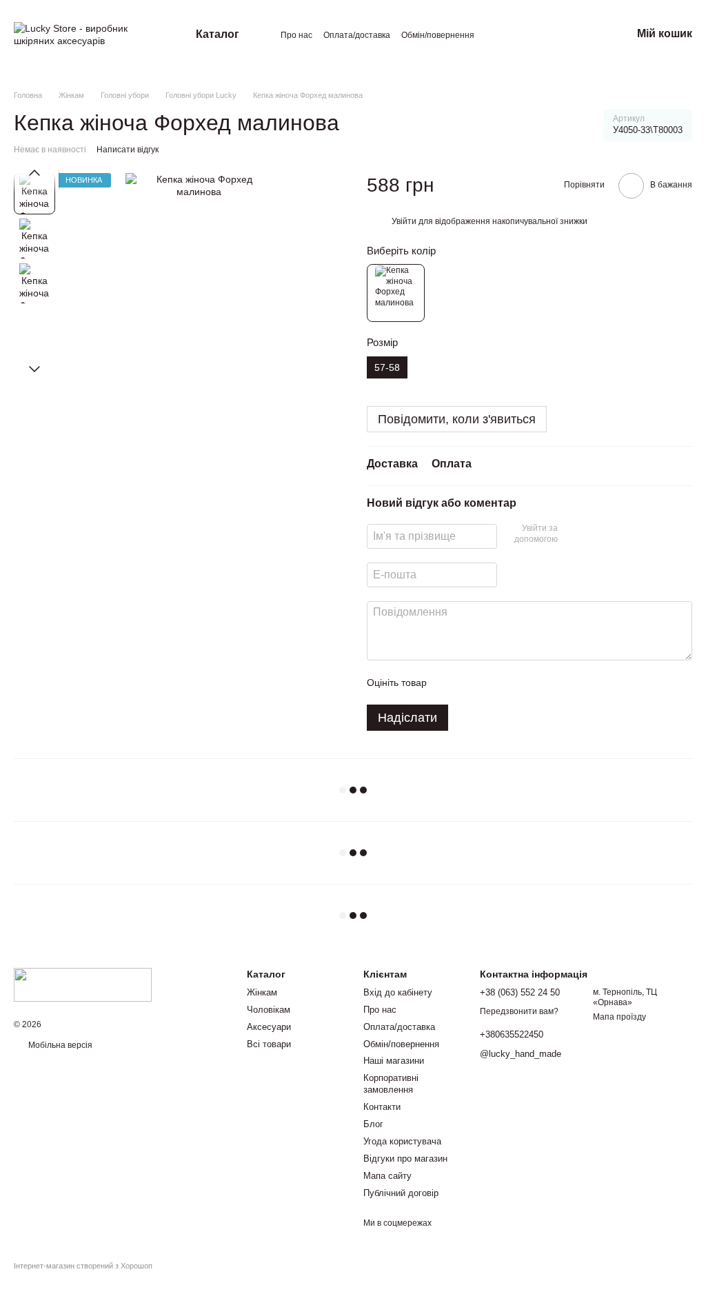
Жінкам (262, 992)
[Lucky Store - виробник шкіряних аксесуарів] (83, 984)
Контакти (382, 1107)
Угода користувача (402, 1141)
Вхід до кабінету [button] (397, 992)
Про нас (296, 35)
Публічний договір (400, 1193)
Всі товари (269, 1044)
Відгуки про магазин (405, 1158)
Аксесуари (269, 1027)
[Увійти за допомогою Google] (595, 534)
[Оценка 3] (494, 682)
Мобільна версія (59, 1045)
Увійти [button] (404, 221)
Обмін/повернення (437, 35)
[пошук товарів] (568, 34)
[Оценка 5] (538, 682)
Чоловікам (268, 1009)
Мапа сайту (387, 1176)
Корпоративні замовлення (390, 1084)
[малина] (396, 293)
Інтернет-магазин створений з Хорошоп (83, 1266)
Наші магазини (393, 1060)
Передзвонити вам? (519, 1011)
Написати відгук (128, 149)
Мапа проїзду (619, 1017)
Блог (373, 1124)
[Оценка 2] (472, 682)
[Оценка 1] (449, 682)
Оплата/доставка (356, 35)
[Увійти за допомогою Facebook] (573, 534)
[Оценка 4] (516, 682)
